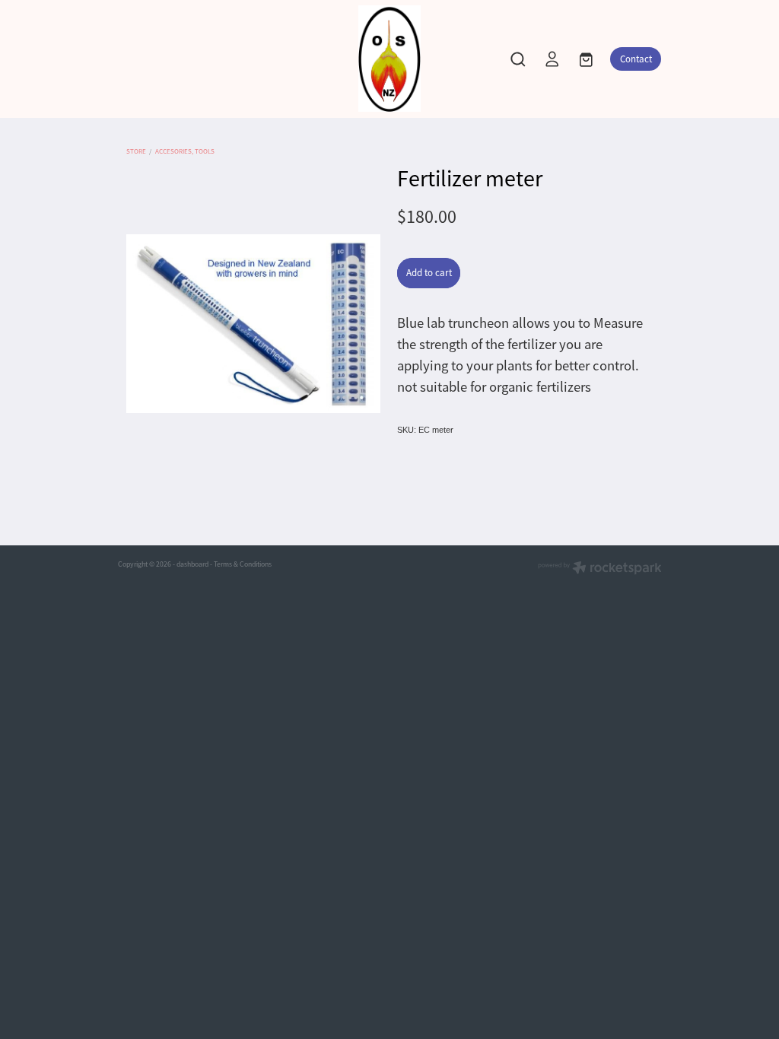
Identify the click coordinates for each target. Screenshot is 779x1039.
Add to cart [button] (429, 272)
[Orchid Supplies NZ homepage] (390, 58)
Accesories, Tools (185, 151)
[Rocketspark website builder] (600, 569)
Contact (636, 58)
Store (136, 151)
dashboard (192, 564)
